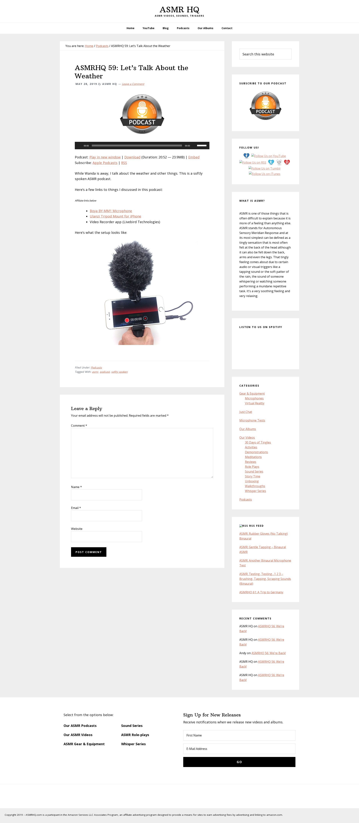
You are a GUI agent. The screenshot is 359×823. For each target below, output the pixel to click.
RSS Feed (256, 525)
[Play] (80, 145)
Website (76, 529)
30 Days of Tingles (258, 442)
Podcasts (96, 367)
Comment (79, 426)
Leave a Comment (133, 84)
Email (76, 508)
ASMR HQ (179, 9)
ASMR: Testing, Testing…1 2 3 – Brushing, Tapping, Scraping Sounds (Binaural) (265, 579)
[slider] (202, 145)
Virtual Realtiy (254, 403)
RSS (124, 162)
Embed (194, 157)
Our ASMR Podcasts (80, 725)
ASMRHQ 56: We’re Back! (268, 653)
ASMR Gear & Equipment (84, 744)
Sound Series (254, 471)
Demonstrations (256, 452)
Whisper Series (255, 491)
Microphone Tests (252, 420)
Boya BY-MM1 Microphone (111, 211)
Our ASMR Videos (78, 735)
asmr (95, 372)
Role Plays (252, 467)
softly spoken (119, 372)
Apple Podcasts (105, 162)
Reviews (250, 462)
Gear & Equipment (252, 393)
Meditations (253, 457)
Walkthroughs (255, 486)
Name (76, 487)
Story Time (252, 476)
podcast (105, 372)
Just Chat (245, 412)
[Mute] (194, 145)
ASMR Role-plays (135, 735)
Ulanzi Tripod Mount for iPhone (115, 216)
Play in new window (105, 157)
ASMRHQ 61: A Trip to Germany (261, 592)
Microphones (254, 398)
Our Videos (247, 437)
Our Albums (247, 429)
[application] (142, 145)
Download (132, 157)
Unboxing (252, 481)
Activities (251, 447)
